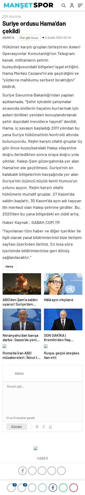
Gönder (16, 426)
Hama (9, 266)
